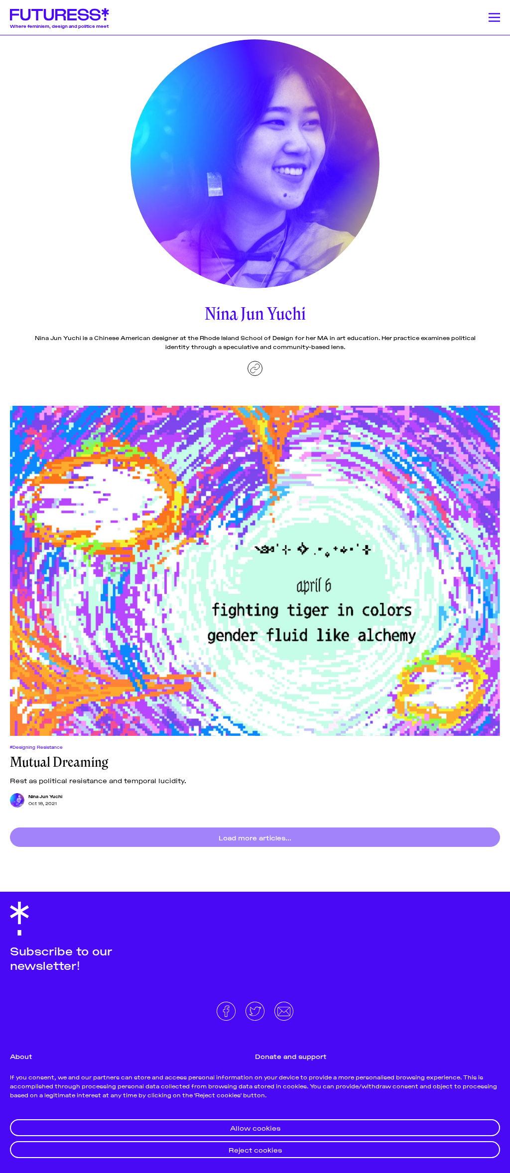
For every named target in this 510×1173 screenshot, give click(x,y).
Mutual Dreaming (59, 762)
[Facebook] (227, 1010)
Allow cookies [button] (255, 1127)
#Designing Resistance (36, 746)
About (21, 1056)
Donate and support (291, 1056)
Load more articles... (255, 837)
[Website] (255, 368)
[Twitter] (256, 1010)
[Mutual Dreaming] (255, 571)
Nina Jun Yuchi (45, 796)
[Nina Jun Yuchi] (17, 800)
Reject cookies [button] (255, 1149)
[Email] (283, 1010)
